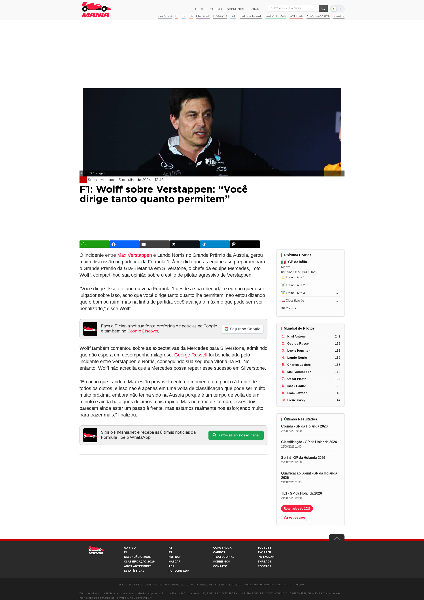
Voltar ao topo (336, 539)
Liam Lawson (297, 393)
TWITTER (264, 552)
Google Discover (142, 331)
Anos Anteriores (137, 566)
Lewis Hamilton (298, 350)
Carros (296, 15)
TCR (233, 15)
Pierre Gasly (296, 400)
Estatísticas (134, 571)
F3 (191, 15)
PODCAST (264, 566)
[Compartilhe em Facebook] (125, 244)
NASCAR (220, 15)
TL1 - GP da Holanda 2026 (301, 493)
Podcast (200, 9)
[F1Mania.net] (97, 9)
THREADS (264, 561)
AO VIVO (130, 547)
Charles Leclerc (299, 364)
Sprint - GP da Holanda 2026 (303, 457)
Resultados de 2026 (297, 508)
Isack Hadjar (296, 386)
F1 (176, 15)
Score (338, 15)
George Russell (190, 355)
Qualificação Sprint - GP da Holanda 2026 (309, 475)
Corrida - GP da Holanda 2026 (304, 426)
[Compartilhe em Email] (155, 244)
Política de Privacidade (259, 584)
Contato (254, 9)
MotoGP (203, 15)
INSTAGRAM (266, 557)
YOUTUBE (264, 547)
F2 (184, 15)
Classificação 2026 (139, 561)
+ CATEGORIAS (318, 15)
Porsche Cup (251, 15)
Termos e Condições (291, 584)
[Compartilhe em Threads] (245, 244)
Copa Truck (275, 15)
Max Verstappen (134, 255)
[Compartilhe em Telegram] (215, 244)
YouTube (217, 9)
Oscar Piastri (297, 379)
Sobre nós (235, 9)
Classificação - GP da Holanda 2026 (309, 442)
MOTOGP (174, 557)
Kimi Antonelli (297, 336)
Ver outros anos (294, 517)
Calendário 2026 (137, 557)
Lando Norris (297, 357)
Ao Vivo (165, 15)
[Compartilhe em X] (185, 244)
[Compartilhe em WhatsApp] (95, 244)
